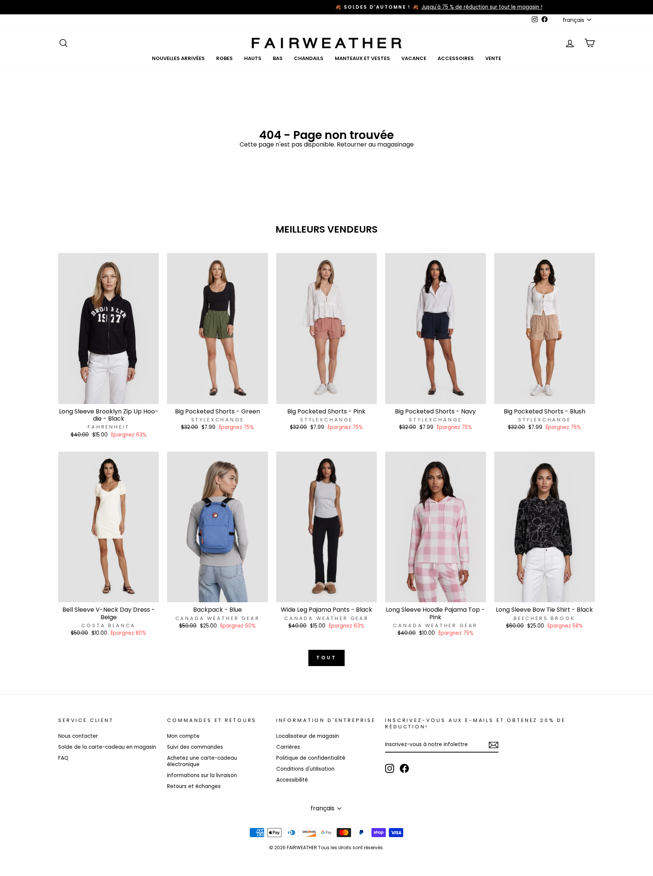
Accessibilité (292, 779)
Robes (224, 58)
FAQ (63, 758)
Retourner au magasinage (375, 145)
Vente (493, 58)
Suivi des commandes (195, 747)
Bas (278, 58)
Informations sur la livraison (202, 775)
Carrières (288, 747)
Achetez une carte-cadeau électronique (202, 761)
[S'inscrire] (493, 745)
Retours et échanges (194, 786)
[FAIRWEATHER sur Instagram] (389, 768)
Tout (326, 657)
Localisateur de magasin (307, 736)
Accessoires (456, 58)
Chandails (308, 58)
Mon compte (183, 736)
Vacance (413, 58)
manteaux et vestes (362, 58)
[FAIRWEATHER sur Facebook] (404, 768)
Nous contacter (78, 736)
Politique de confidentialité (310, 758)
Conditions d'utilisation (305, 769)
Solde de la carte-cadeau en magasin (107, 747)
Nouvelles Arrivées (178, 58)
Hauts (253, 58)
